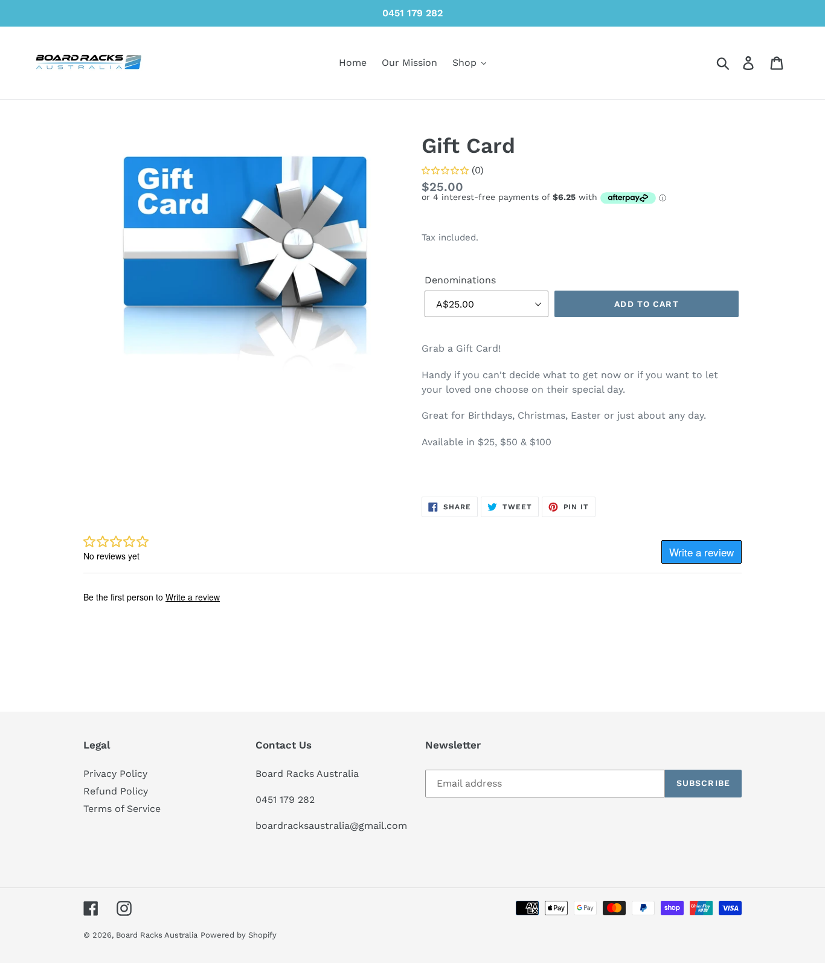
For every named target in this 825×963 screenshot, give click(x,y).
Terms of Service (122, 808)
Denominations (460, 280)
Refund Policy (115, 791)
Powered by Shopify (239, 934)
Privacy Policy (115, 773)
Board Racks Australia (156, 934)
